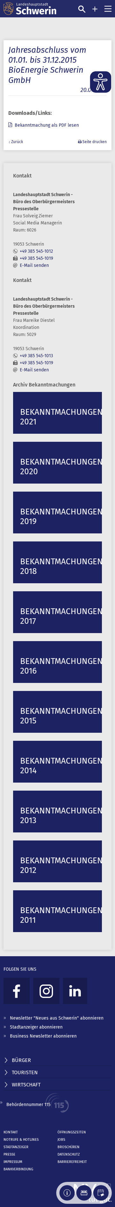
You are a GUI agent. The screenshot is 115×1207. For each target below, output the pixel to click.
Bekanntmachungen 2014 (61, 766)
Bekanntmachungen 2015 (61, 716)
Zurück (17, 142)
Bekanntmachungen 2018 (61, 566)
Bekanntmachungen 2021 (61, 417)
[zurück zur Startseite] (30, 8)
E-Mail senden (34, 265)
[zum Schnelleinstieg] (94, 9)
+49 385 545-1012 (36, 251)
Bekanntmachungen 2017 (61, 616)
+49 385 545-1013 (36, 355)
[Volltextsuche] (81, 9)
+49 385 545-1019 (36, 258)
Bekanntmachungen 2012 (61, 865)
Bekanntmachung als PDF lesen (47, 125)
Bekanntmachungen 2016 (61, 666)
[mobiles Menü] (107, 9)
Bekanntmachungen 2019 (61, 516)
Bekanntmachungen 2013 (61, 815)
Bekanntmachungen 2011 (61, 915)
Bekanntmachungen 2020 (61, 466)
